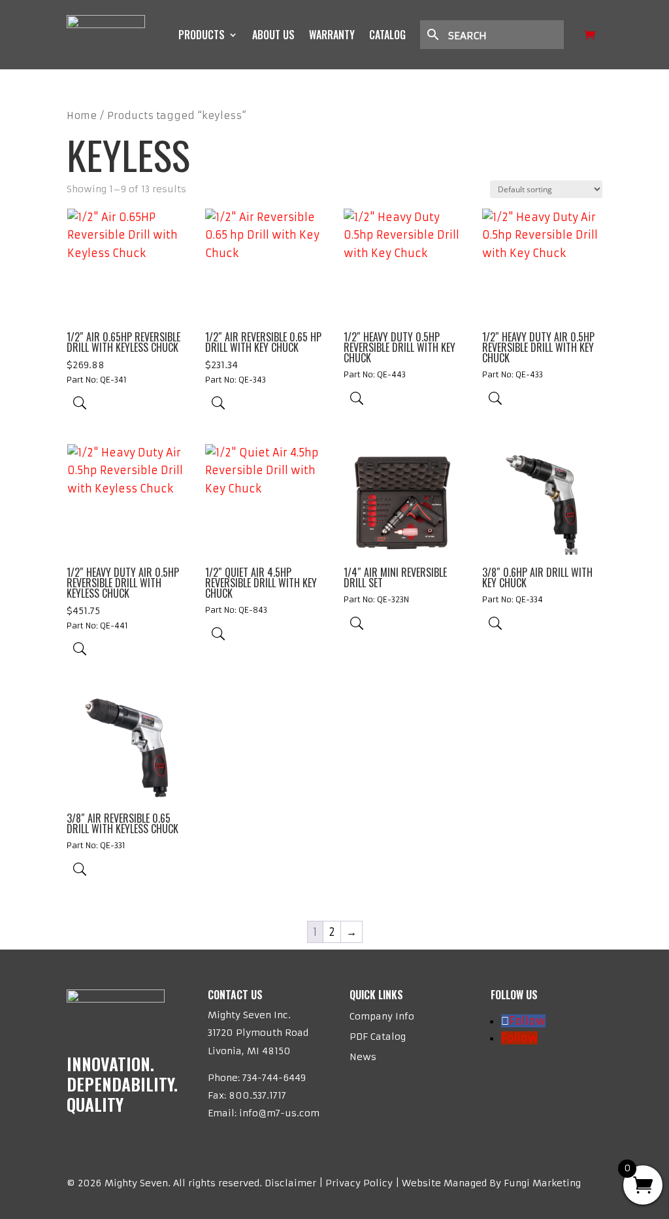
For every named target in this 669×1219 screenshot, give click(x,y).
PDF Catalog (378, 1036)
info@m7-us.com (279, 1113)
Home (82, 116)
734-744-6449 (274, 1078)
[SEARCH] (498, 34)
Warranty (332, 35)
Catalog (387, 35)
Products (201, 35)
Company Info (382, 1016)
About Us (273, 35)
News (363, 1057)
